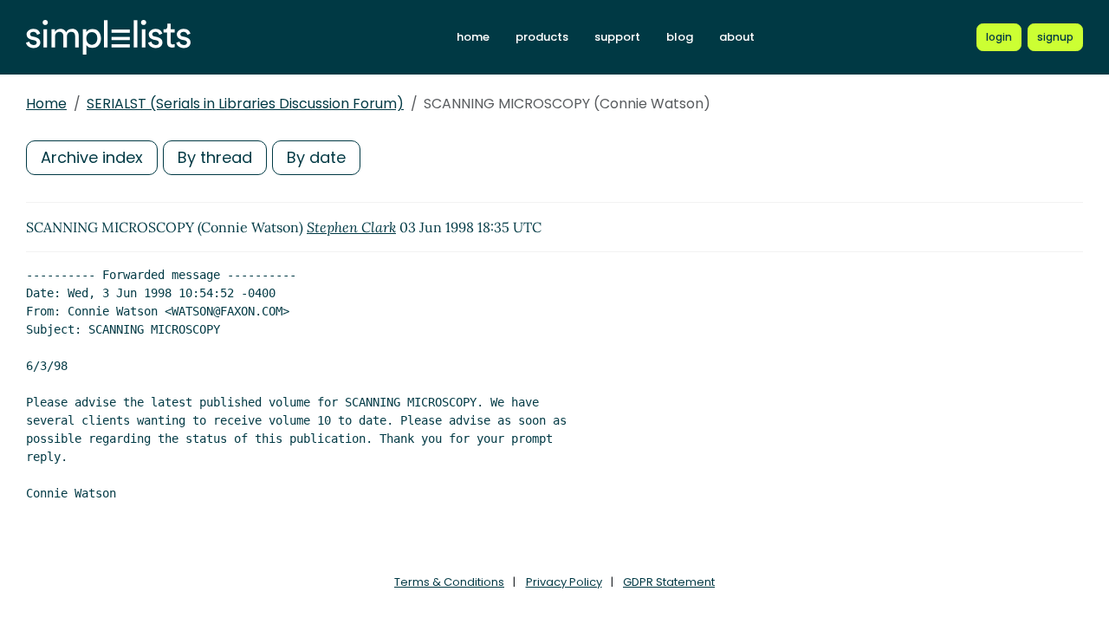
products (542, 37)
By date (316, 157)
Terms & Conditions (449, 582)
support (617, 37)
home (473, 37)
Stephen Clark (351, 227)
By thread (215, 157)
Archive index (92, 157)
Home (46, 104)
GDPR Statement (669, 582)
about (737, 37)
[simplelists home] (108, 37)
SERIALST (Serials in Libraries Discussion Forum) (245, 104)
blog (679, 37)
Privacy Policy (564, 582)
